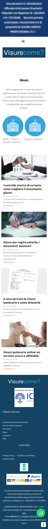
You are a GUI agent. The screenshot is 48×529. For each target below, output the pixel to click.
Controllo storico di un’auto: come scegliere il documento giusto (22, 189)
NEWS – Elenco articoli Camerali (10, 140)
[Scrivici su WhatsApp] (40, 513)
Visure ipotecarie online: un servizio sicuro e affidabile (21, 354)
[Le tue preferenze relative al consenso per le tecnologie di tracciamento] (43, 524)
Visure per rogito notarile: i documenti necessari (21, 244)
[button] (23, 41)
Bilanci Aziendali (32, 139)
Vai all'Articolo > (9, 205)
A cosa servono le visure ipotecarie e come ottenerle (21, 301)
